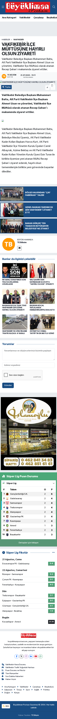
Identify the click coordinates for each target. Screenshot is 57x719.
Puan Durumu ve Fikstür (15, 670)
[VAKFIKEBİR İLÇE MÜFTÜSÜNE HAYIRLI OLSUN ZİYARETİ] (28, 82)
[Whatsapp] (40, 656)
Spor (28, 690)
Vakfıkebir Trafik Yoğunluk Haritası (19, 667)
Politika (46, 690)
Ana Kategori (9, 17)
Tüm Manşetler (11, 673)
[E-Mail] (19, 248)
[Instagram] (26, 656)
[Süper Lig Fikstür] (53, 553)
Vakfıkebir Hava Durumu (15, 665)
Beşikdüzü (49, 687)
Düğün (7, 693)
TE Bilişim (35, 715)
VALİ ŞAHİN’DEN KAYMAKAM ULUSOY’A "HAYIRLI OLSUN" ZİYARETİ (42, 282)
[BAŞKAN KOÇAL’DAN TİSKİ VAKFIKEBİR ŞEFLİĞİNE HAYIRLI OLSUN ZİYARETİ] (14, 296)
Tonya (19, 690)
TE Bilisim (22, 242)
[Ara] (53, 7)
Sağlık (36, 690)
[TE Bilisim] (8, 244)
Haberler (6, 40)
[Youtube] (36, 656)
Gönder (8, 385)
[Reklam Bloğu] (28, 433)
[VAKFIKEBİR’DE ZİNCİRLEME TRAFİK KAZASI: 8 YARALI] (14, 322)
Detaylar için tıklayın (28, 543)
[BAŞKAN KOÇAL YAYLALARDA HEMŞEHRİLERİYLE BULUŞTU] (42, 296)
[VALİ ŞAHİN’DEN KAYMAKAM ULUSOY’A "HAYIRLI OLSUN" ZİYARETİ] (42, 270)
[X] (21, 656)
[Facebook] (16, 656)
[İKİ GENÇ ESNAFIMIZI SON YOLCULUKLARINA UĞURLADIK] (14, 270)
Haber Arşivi (10, 679)
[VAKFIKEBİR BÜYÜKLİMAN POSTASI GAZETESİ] (27, 7)
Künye (16, 693)
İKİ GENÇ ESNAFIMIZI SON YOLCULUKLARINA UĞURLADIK (14, 282)
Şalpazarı (8, 690)
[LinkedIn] (31, 656)
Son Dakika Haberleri (14, 676)
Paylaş (8, 87)
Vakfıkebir (24, 17)
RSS (7, 706)
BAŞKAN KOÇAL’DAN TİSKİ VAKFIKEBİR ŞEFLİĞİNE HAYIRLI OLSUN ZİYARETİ (14, 308)
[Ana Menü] (3, 7)
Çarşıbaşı (39, 17)
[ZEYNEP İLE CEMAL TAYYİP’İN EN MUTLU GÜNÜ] (42, 322)
